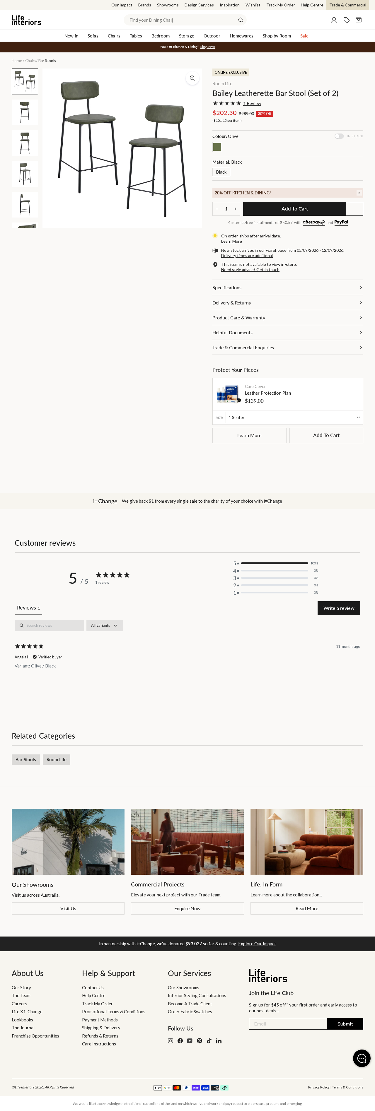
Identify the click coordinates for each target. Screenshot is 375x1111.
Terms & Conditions (347, 1087)
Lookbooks (22, 1019)
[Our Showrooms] (68, 842)
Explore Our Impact (257, 943)
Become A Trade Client (190, 1003)
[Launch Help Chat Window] (362, 1058)
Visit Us (68, 908)
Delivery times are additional (247, 255)
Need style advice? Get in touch (250, 269)
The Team (21, 995)
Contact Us (93, 987)
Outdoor (212, 35)
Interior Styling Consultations (197, 995)
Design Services (199, 4)
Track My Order (280, 4)
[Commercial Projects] (187, 842)
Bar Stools (26, 759)
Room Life (222, 83)
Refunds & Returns (100, 1035)
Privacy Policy (319, 1087)
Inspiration (230, 4)
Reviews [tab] (28, 607)
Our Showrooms (183, 987)
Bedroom (160, 35)
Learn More (249, 435)
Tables (136, 35)
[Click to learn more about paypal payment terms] (341, 223)
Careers (19, 1003)
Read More (307, 908)
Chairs (114, 35)
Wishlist (253, 4)
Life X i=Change (27, 1011)
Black (221, 171)
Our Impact (121, 4)
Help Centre (312, 4)
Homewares (241, 35)
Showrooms (168, 4)
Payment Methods (100, 1019)
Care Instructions (99, 1043)
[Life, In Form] (306, 842)
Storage (186, 35)
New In (71, 35)
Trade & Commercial (347, 4)
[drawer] (287, 193)
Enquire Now (187, 908)
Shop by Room (277, 35)
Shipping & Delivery (101, 1027)
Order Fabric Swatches (190, 1011)
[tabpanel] (187, 660)
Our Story (21, 987)
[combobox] (185, 19)
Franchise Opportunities (35, 1035)
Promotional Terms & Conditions (113, 1011)
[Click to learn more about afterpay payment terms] (314, 223)
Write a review (338, 608)
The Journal (23, 1027)
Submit (345, 1024)
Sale (304, 35)
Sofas (93, 35)
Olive (217, 147)
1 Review (252, 103)
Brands (144, 4)
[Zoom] (192, 78)
